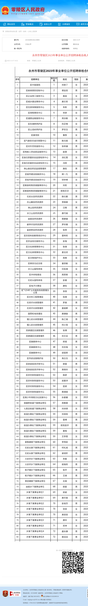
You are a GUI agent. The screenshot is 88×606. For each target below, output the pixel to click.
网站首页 (11, 24)
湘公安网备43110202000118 (51, 596)
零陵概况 (29, 24)
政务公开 (48, 24)
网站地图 (43, 599)
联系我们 (48, 599)
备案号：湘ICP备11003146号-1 (31, 596)
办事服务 (66, 24)
